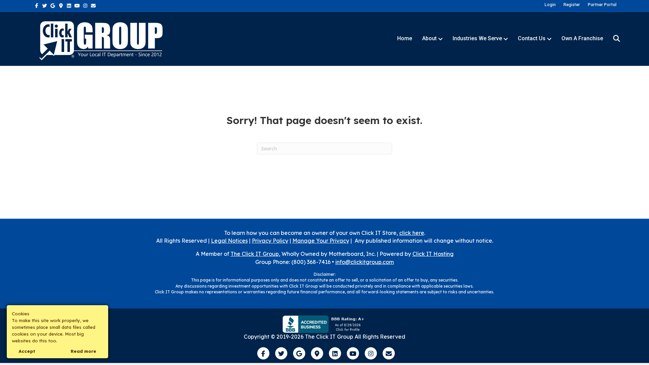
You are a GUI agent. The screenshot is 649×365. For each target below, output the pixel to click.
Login (550, 4)
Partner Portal (602, 4)
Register (571, 4)
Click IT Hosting (433, 253)
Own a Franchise (582, 38)
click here (411, 232)
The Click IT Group (255, 253)
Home (404, 38)
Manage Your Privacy (320, 240)
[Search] (612, 38)
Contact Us (532, 38)
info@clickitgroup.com (364, 262)
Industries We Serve (477, 38)
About (429, 38)
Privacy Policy (270, 240)
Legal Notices (229, 240)
